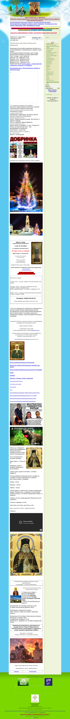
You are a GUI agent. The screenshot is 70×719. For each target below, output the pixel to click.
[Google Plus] (16, 40)
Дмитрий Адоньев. (42, 712)
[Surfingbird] (17, 40)
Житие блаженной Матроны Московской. (22, 362)
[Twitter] (12, 40)
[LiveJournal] (15, 40)
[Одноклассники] (13, 40)
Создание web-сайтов (32, 712)
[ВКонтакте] (10, 40)
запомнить (50, 88)
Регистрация (52, 91)
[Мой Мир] (14, 40)
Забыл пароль (52, 90)
